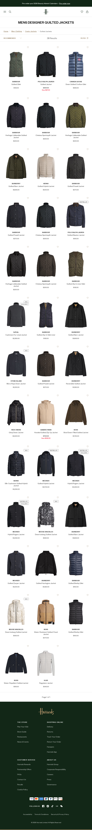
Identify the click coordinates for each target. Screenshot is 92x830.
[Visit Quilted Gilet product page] (16, 47)
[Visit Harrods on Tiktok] (52, 806)
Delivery (50, 726)
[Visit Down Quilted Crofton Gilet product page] (76, 47)
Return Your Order (54, 741)
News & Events (23, 741)
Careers (50, 774)
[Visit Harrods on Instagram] (48, 806)
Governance (51, 784)
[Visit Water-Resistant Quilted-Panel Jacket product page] (46, 595)
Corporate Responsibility (56, 769)
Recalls (20, 784)
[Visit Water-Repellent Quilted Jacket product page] (16, 646)
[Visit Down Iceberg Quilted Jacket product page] (46, 497)
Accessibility (27, 814)
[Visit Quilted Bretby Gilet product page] (76, 546)
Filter (83, 38)
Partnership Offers (24, 769)
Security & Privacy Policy (60, 814)
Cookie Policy (22, 789)
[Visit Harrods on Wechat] (61, 806)
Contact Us (21, 779)
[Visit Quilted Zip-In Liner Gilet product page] (76, 246)
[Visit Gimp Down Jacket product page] (16, 395)
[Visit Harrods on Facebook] (43, 806)
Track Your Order (53, 736)
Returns (50, 731)
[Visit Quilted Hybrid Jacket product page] (46, 149)
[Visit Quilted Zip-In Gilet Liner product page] (46, 297)
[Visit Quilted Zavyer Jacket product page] (16, 546)
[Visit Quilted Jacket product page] (46, 47)
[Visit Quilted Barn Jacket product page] (16, 149)
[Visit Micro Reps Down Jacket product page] (16, 346)
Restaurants (22, 736)
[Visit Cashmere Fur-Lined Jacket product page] (16, 297)
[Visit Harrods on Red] (57, 806)
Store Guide (21, 731)
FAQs (19, 774)
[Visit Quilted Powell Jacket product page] (76, 149)
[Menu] (4, 11)
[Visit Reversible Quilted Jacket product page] (76, 346)
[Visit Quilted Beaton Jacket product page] (76, 198)
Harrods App (52, 751)
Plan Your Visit (22, 726)
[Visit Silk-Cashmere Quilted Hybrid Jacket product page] (16, 446)
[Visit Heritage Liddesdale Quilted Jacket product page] (16, 98)
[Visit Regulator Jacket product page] (46, 646)
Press (49, 779)
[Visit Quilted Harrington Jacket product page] (46, 546)
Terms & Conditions (41, 814)
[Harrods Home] (46, 11)
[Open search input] (10, 11)
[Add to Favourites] (28, 47)
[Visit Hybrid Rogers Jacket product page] (76, 446)
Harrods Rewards (24, 764)
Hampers (50, 746)
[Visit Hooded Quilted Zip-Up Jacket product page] (46, 395)
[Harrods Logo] (46, 711)
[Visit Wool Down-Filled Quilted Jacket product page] (76, 395)
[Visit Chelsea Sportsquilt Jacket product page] (46, 98)
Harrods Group (52, 764)
